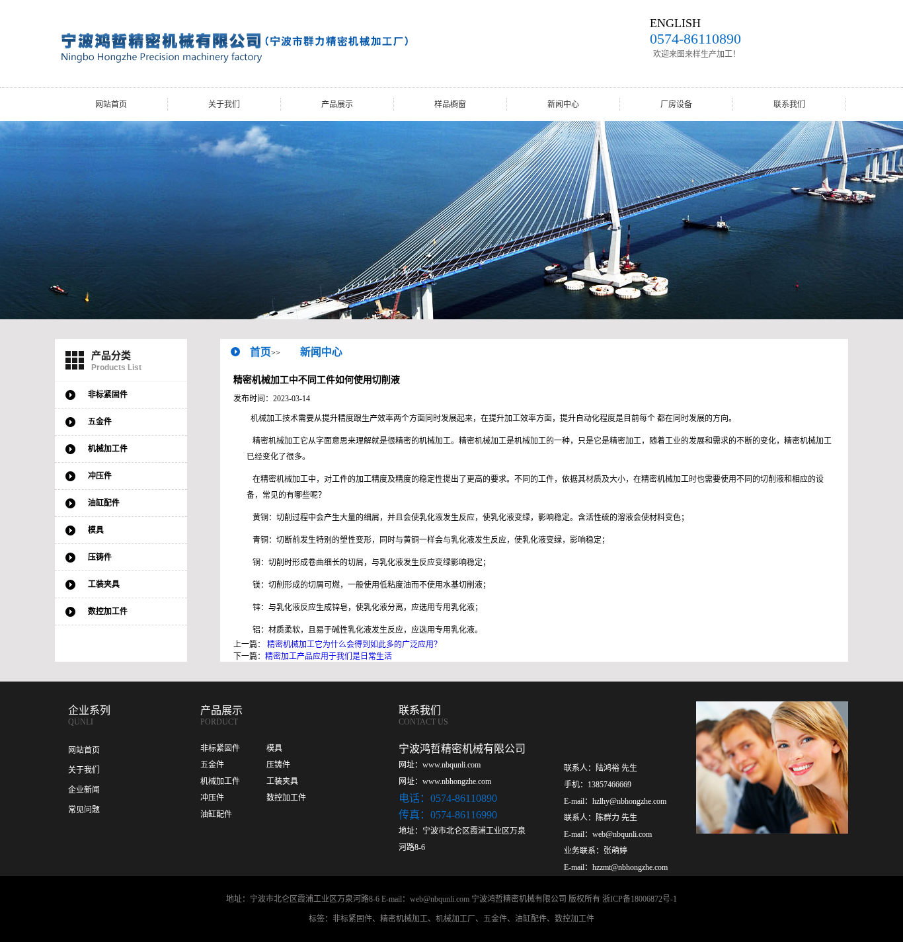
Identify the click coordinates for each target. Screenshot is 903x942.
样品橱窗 (450, 104)
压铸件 (278, 764)
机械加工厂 (455, 918)
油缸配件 (216, 814)
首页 (260, 352)
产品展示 (337, 104)
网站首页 (111, 104)
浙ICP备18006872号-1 (639, 899)
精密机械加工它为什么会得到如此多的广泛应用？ (354, 644)
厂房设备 (676, 104)
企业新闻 (84, 790)
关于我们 (224, 104)
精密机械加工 (404, 918)
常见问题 (84, 809)
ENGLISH (675, 23)
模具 (274, 748)
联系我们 (789, 104)
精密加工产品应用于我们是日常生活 (328, 656)
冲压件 (212, 798)
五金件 (212, 764)
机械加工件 (220, 781)
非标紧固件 (220, 748)
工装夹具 (282, 781)
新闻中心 (563, 104)
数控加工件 (286, 798)
